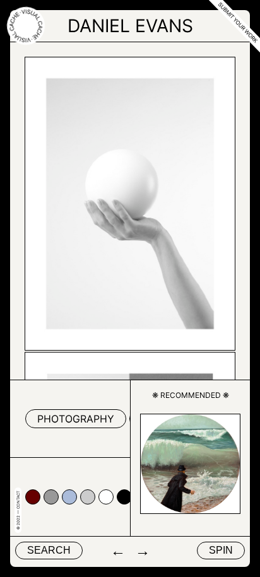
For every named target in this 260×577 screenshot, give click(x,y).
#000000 (124, 496)
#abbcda (69, 496)
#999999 (51, 496)
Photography (75, 418)
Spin (221, 550)
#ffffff (106, 496)
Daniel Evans (130, 26)
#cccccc (87, 496)
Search (49, 550)
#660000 (32, 496)
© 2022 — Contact (18, 510)
